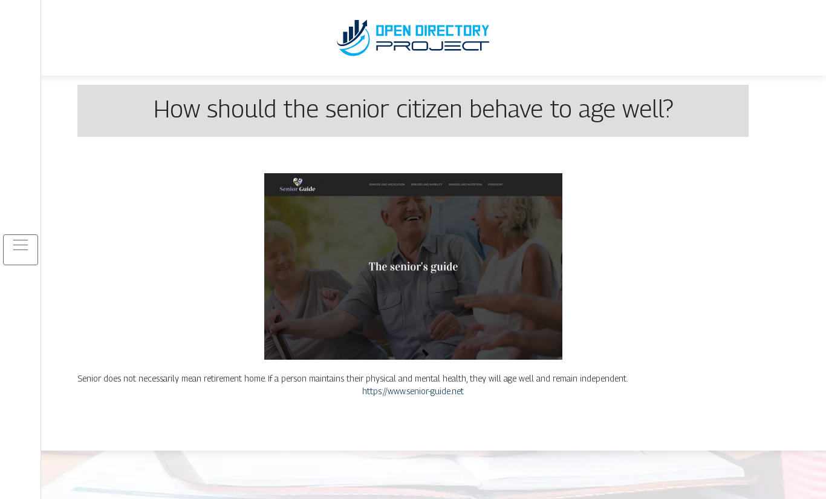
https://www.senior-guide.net (413, 391)
